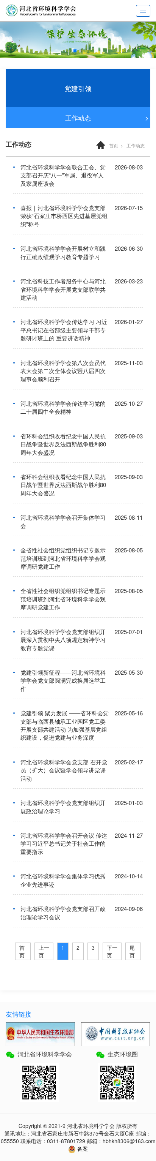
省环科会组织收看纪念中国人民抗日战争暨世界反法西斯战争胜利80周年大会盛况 (63, 444)
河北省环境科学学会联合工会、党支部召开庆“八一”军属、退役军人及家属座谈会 (63, 175)
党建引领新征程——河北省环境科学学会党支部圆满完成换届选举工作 (63, 680)
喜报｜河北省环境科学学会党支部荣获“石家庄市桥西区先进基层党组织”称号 (64, 216)
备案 (82, 1148)
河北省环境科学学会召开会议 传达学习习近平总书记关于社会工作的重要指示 (63, 843)
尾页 (132, 951)
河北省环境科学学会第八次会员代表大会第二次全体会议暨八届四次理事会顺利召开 (63, 371)
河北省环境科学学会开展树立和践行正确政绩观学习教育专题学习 (63, 252)
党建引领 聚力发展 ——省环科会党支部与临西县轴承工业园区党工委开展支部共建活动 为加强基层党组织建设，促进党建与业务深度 (64, 725)
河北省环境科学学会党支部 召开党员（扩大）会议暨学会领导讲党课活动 (63, 770)
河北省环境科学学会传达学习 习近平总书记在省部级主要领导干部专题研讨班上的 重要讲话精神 (63, 330)
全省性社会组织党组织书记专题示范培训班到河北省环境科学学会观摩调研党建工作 (63, 558)
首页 (113, 145)
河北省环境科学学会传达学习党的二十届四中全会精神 (63, 407)
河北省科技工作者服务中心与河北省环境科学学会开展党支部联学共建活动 (63, 289)
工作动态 (78, 117)
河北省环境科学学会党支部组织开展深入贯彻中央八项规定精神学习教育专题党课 (63, 640)
